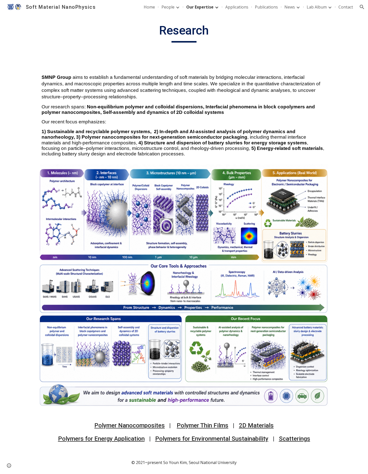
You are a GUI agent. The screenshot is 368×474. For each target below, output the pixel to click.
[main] (184, 33)
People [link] (167, 7)
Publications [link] (266, 7)
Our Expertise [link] (200, 7)
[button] (362, 7)
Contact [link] (345, 7)
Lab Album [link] (317, 7)
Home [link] (149, 7)
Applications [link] (236, 7)
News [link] (289, 7)
